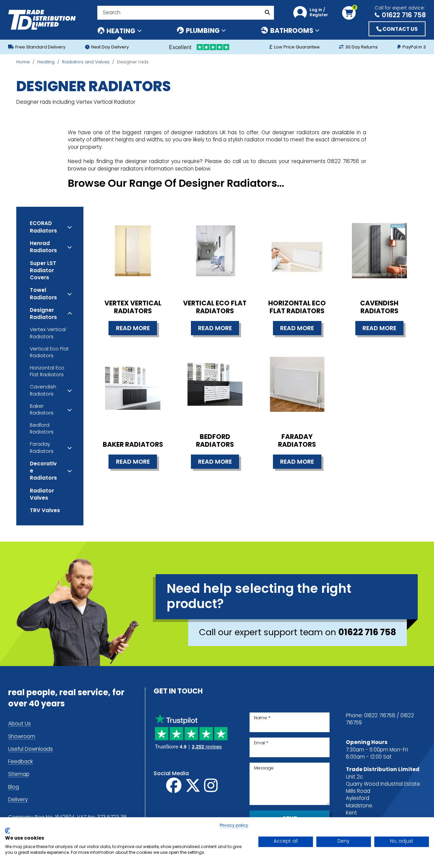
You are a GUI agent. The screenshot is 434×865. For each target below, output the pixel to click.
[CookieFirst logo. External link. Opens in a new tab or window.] (7, 831)
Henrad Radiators (43, 247)
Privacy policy (234, 825)
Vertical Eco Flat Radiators (49, 352)
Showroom (21, 737)
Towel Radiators (43, 294)
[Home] (42, 20)
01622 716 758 (404, 15)
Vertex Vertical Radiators (48, 333)
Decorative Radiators (43, 471)
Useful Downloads (30, 749)
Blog (13, 787)
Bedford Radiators (42, 429)
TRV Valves (45, 510)
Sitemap (18, 774)
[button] (312, 13)
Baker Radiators (42, 410)
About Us (19, 724)
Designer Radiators (43, 314)
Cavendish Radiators (43, 390)
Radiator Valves (42, 495)
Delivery (18, 800)
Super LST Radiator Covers (43, 271)
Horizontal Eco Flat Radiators (47, 371)
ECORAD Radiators (43, 227)
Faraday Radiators (42, 448)
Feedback (20, 762)
